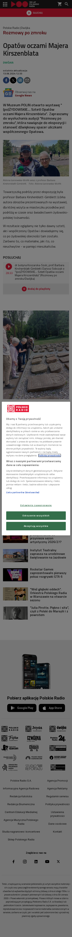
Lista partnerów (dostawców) (22, 492)
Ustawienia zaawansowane (36, 505)
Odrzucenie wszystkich (36, 515)
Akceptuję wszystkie (36, 526)
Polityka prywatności (49, 455)
